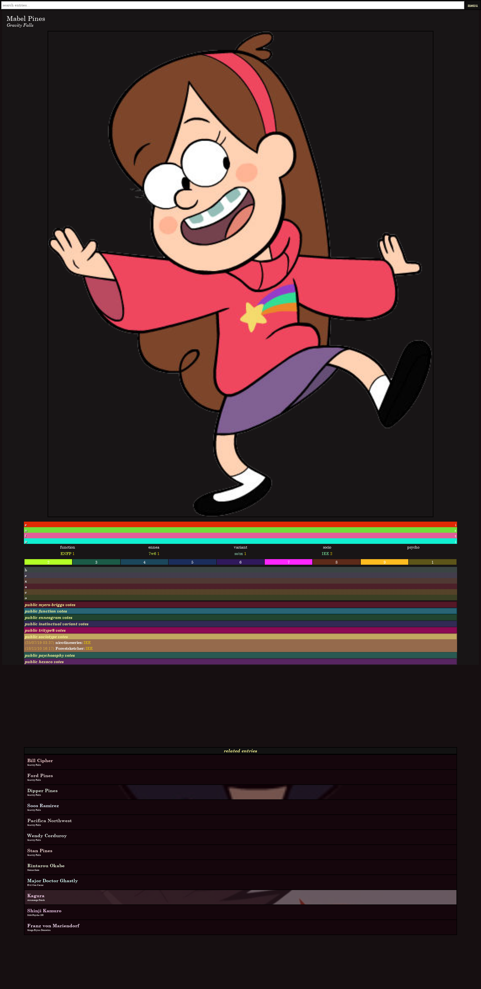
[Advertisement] (169, 708)
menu (473, 5)
